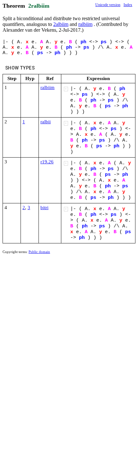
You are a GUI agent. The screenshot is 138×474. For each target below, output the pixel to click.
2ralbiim (38, 6)
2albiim (60, 24)
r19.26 (47, 161)
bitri (44, 207)
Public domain (39, 252)
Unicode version (107, 5)
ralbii (45, 121)
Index (128, 5)
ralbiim (85, 24)
